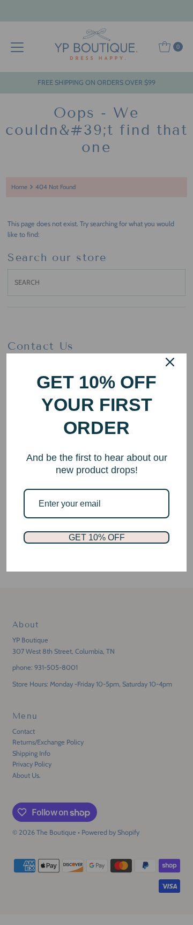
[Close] (170, 362)
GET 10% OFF (97, 537)
